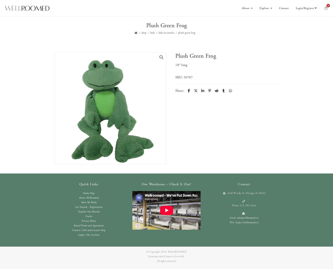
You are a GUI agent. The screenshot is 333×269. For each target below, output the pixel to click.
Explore (264, 8)
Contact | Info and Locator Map (89, 230)
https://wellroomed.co (247, 222)
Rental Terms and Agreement (89, 225)
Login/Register (305, 8)
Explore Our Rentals (89, 211)
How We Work (89, 202)
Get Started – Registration (89, 207)
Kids (153, 33)
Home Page (89, 193)
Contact (284, 8)
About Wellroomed (89, 198)
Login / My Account (89, 235)
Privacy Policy (89, 221)
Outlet (88, 216)
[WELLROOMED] (27, 8)
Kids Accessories (166, 33)
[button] (161, 57)
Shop (143, 33)
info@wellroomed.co (247, 218)
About (246, 8)
